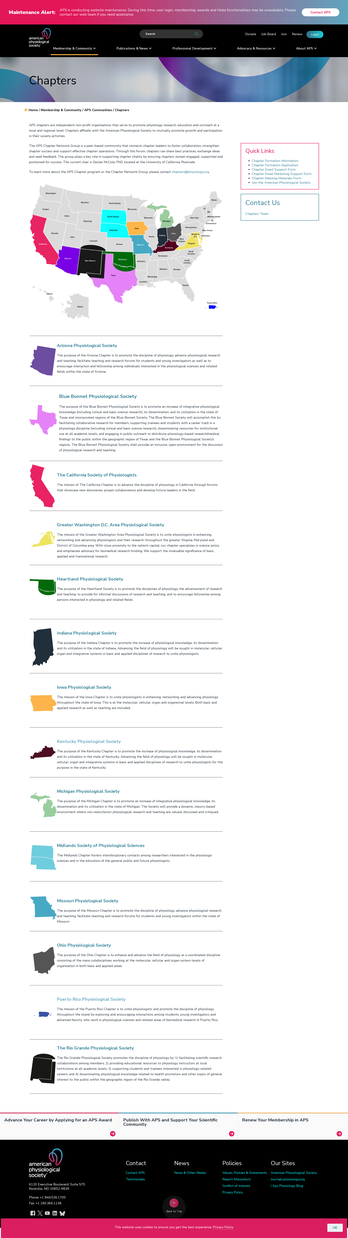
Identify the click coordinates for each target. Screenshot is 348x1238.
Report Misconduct (236, 1179)
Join (284, 34)
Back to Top (174, 1211)
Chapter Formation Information (275, 161)
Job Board (268, 34)
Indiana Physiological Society (87, 633)
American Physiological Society (294, 1173)
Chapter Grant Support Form (274, 169)
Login (315, 34)
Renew (297, 34)
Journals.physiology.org (288, 1179)
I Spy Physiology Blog (287, 1186)
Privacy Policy (232, 1192)
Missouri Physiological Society (87, 901)
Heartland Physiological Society (90, 579)
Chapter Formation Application (275, 165)
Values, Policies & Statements (244, 1173)
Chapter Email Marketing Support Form (282, 174)
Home (34, 110)
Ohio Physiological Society (84, 945)
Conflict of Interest (236, 1186)
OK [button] (335, 1227)
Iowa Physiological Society (84, 687)
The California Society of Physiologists (97, 475)
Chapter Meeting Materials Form (276, 178)
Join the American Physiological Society (281, 182)
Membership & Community (61, 110)
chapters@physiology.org (190, 172)
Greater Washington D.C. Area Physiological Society (110, 525)
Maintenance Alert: (32, 12)
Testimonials (135, 1179)
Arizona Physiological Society (87, 345)
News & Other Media (190, 1173)
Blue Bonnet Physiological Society (98, 396)
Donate (250, 34)
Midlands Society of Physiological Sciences (101, 845)
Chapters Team (256, 214)
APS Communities (98, 110)
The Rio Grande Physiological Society (95, 1048)
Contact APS (320, 12)
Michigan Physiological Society (88, 791)
